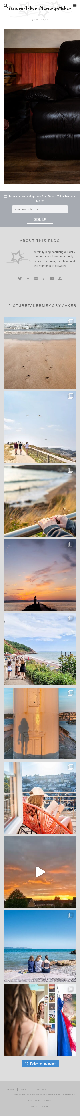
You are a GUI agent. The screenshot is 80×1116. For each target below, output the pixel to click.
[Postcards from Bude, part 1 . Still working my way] (40, 427)
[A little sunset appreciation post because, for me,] (40, 575)
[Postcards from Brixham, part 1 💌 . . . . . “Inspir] (40, 946)
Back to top (38, 1106)
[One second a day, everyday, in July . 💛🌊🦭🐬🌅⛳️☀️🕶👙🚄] (40, 872)
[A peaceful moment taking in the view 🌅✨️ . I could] (40, 501)
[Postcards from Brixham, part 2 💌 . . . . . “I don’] (40, 649)
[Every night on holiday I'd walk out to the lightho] (40, 723)
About (25, 1089)
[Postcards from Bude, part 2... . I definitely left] (40, 353)
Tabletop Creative (40, 1100)
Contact (41, 1089)
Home (10, 1089)
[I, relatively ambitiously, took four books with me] (40, 798)
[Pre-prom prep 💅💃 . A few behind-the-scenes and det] (40, 1020)
